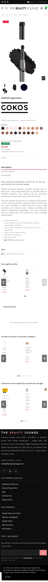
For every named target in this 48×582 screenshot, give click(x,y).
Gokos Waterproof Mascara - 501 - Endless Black (6, 283)
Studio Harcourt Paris (11, 513)
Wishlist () (43, 2)
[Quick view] (6, 274)
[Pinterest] (4, 158)
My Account (7, 500)
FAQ (3, 492)
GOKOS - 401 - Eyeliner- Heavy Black (28, 282)
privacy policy (27, 558)
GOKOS (5, 289)
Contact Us (7, 496)
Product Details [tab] (8, 171)
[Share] (2, 158)
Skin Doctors (7, 525)
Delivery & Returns (10, 484)
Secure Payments (9, 488)
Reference (5, 141)
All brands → (7, 529)
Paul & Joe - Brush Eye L (4, 351)
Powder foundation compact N (28, 351)
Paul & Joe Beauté (10, 517)
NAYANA (27, 407)
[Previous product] (45, 15)
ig (10, 471)
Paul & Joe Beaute (27, 357)
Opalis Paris (7, 521)
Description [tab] (6, 167)
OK (43, 553)
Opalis (4, 412)
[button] (22, 296)
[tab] (24, 175)
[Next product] (46, 15)
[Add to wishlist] (3, 274)
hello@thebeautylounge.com (12, 464)
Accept (7, 577)
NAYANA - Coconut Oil (27, 402)
